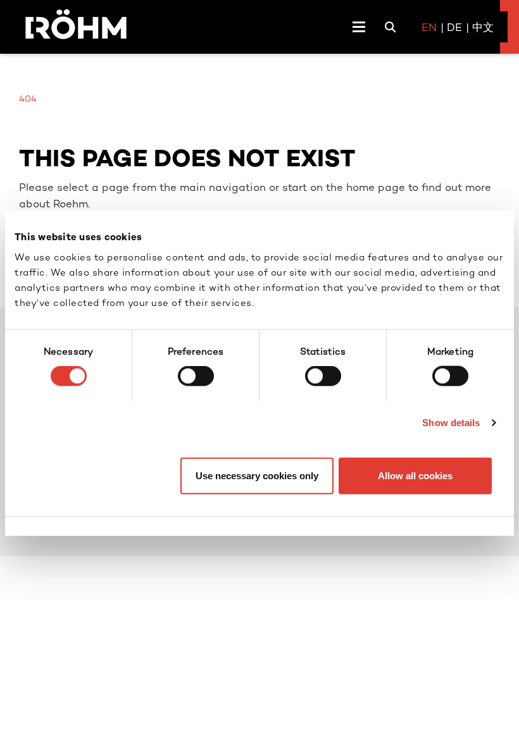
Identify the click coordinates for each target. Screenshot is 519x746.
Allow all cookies (415, 475)
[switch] (196, 376)
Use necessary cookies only (257, 475)
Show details (451, 422)
